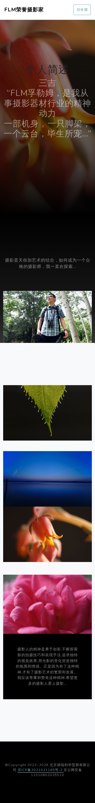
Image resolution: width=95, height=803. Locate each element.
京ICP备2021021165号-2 (41, 770)
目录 (80, 10)
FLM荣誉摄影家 (24, 9)
